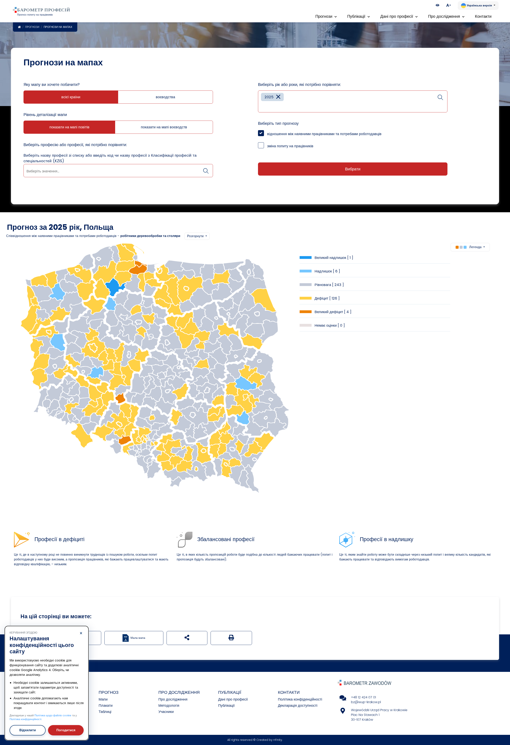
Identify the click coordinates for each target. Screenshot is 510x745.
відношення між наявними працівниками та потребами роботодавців (324, 133)
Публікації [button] (357, 16)
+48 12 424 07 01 (363, 697)
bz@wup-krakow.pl (366, 702)
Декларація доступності (297, 705)
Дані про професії (233, 699)
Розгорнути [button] (196, 236)
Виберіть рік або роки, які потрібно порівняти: (299, 84)
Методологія (168, 705)
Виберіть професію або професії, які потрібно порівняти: (75, 144)
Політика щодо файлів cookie (52, 715)
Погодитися (65, 730)
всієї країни (70, 96)
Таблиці (105, 711)
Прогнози (32, 27)
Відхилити (27, 730)
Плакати (106, 705)
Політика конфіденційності (300, 699)
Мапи (103, 699)
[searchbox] (118, 171)
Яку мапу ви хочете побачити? (52, 84)
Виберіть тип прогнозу (278, 123)
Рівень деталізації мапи (45, 114)
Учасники (166, 711)
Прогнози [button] (324, 16)
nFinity (277, 740)
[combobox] (118, 170)
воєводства (165, 96)
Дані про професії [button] (397, 16)
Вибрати (352, 169)
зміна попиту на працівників (290, 145)
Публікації (226, 705)
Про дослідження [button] (444, 16)
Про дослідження (172, 699)
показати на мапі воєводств (164, 127)
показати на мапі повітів (69, 127)
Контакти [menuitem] (483, 16)
